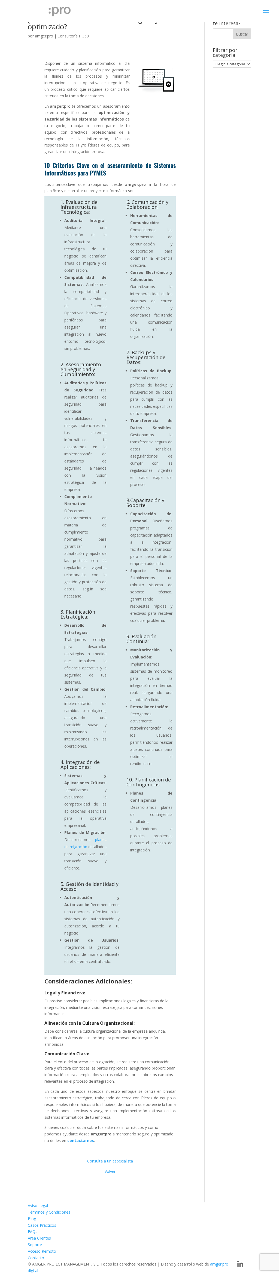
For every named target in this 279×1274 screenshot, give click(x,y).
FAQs (32, 1231)
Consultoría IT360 (73, 36)
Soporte (35, 1244)
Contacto (36, 1257)
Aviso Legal (38, 1205)
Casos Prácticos (42, 1225)
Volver (110, 1171)
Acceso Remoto (42, 1251)
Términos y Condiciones (49, 1212)
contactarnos (80, 1140)
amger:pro (44, 36)
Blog (32, 1218)
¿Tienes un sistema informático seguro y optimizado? (93, 22)
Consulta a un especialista (110, 1161)
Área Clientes (39, 1238)
